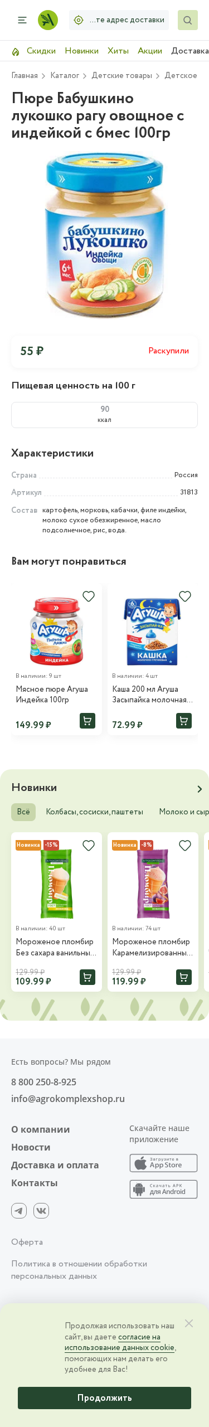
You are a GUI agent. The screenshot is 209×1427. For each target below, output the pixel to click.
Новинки (82, 51)
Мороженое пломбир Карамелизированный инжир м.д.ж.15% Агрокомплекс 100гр (151, 948)
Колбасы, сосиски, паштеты (94, 812)
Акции (150, 51)
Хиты (118, 51)
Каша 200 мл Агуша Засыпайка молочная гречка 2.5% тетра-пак (152, 695)
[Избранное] (88, 596)
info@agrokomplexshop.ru (68, 1099)
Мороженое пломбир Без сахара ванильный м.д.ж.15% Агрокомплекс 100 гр (55, 948)
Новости (31, 1147)
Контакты (34, 1183)
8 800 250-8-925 (43, 1082)
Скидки (40, 51)
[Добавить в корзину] (87, 721)
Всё (23, 812)
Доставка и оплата (55, 1165)
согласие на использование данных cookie (119, 1343)
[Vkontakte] (41, 1211)
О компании (40, 1129)
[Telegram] (19, 1211)
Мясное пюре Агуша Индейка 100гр (52, 695)
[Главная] (48, 20)
